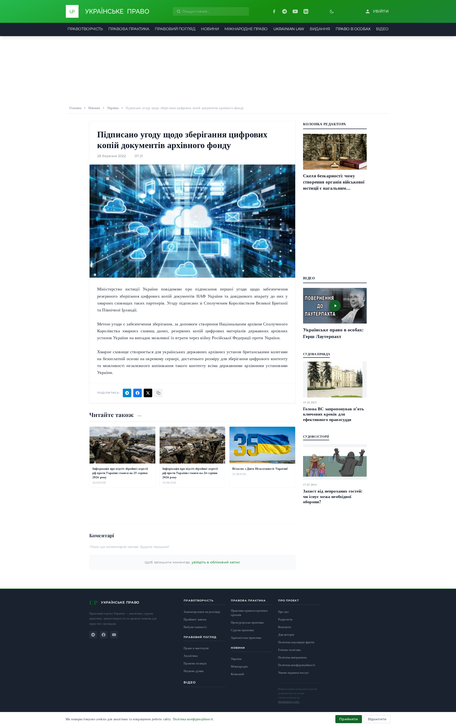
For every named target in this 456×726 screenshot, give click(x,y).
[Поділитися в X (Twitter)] (148, 393)
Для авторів (286, 634)
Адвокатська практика (246, 638)
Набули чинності (195, 627)
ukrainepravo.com (289, 701)
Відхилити (377, 719)
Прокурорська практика (247, 622)
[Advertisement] (228, 69)
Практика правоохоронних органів (249, 613)
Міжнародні (239, 666)
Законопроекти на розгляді (202, 612)
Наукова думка (194, 671)
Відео (190, 682)
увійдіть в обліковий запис (216, 562)
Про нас (283, 612)
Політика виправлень (292, 657)
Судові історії (316, 436)
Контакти (284, 627)
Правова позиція (195, 663)
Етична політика (289, 650)
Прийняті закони (195, 619)
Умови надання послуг (293, 672)
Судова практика (242, 630)
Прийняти (348, 719)
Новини (94, 108)
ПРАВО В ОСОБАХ (353, 29)
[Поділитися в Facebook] (137, 393)
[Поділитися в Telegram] (127, 393)
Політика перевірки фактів (296, 642)
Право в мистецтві (196, 648)
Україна (113, 108)
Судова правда (316, 354)
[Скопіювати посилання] (158, 393)
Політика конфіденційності (296, 665)
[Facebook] (274, 11)
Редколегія (285, 619)
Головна (75, 108)
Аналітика (190, 656)
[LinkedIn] (306, 11)
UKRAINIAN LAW (288, 29)
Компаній (237, 674)
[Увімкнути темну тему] (332, 11)
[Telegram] (284, 11)
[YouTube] (295, 11)
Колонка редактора (324, 123)
